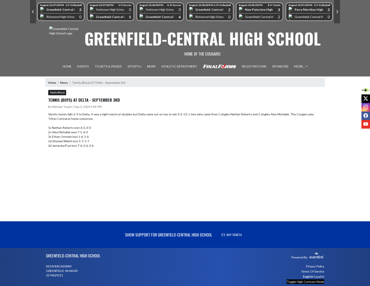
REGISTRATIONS (254, 66)
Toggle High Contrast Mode (305, 281)
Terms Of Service (312, 271)
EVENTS (83, 66)
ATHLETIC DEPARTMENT (179, 66)
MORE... (299, 66)
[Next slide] (337, 11)
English (308, 276)
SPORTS (134, 66)
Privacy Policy (315, 266)
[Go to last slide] (33, 11)
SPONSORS (280, 66)
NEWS (151, 66)
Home (52, 82)
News (64, 82)
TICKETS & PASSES (108, 66)
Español (319, 276)
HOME (67, 66)
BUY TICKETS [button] (234, 234)
